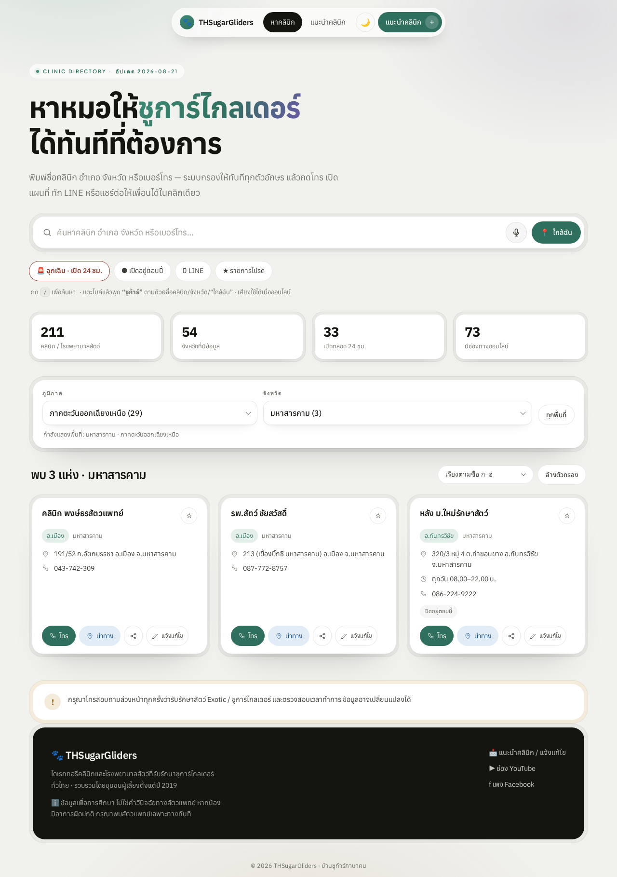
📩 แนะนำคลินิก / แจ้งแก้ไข (527, 752)
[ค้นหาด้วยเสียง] (516, 232)
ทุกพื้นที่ (556, 415)
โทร (63, 635)
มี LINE (193, 270)
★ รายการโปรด (244, 270)
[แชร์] (133, 636)
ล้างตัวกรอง (562, 474)
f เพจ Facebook (512, 784)
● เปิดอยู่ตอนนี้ (142, 270)
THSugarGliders (218, 22)
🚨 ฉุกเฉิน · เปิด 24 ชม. (69, 270)
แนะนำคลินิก (328, 22)
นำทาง (104, 635)
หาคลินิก (282, 22)
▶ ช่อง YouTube (512, 768)
